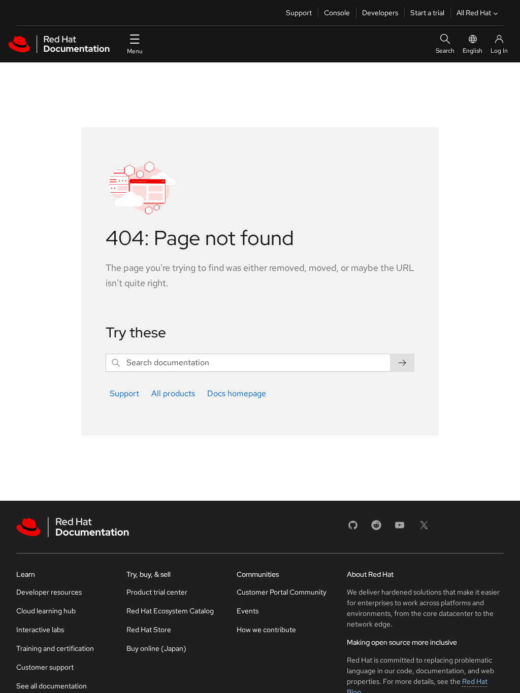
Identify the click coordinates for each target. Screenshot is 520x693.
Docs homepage (236, 393)
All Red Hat (474, 12)
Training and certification (55, 648)
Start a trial (427, 12)
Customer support (45, 667)
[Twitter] (424, 528)
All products (173, 393)
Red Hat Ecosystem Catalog (170, 610)
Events (247, 610)
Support (299, 12)
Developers (380, 12)
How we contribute (266, 629)
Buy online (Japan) (156, 648)
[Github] (353, 528)
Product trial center (156, 592)
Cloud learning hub (46, 610)
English (472, 51)
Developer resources (49, 592)
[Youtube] (400, 528)
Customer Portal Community (282, 592)
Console (337, 12)
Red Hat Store (148, 629)
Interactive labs (40, 629)
